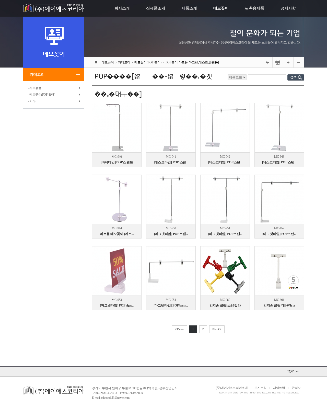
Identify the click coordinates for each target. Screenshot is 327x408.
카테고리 (37, 74)
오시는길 (260, 388)
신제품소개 (155, 8)
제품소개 (189, 8)
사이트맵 (279, 388)
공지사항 (288, 8)
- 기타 (31, 101)
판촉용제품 (254, 8)
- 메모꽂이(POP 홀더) (41, 94)
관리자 (296, 388)
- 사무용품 (34, 88)
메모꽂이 (221, 8)
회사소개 (122, 8)
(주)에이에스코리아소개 (232, 388)
